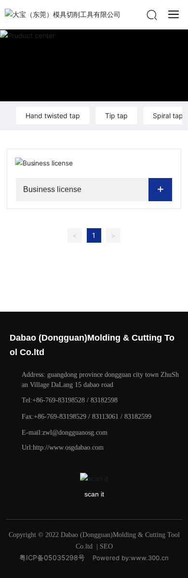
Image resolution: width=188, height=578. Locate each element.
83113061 (105, 416)
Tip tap (116, 115)
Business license (52, 189)
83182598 (104, 400)
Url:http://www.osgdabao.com (63, 447)
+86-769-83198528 (58, 400)
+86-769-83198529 (60, 416)
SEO (106, 546)
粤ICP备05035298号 (52, 557)
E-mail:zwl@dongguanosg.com (64, 432)
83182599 (137, 416)
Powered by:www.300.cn (131, 558)
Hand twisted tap (53, 115)
